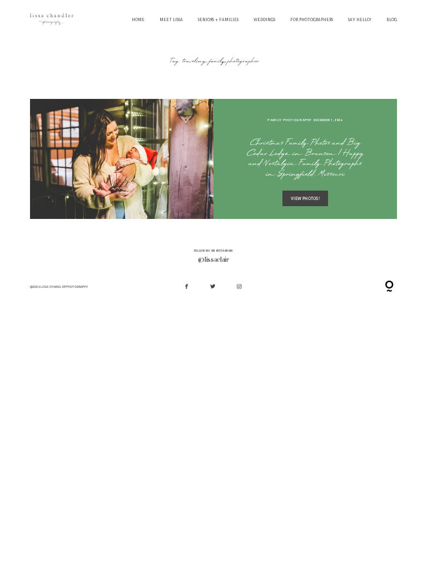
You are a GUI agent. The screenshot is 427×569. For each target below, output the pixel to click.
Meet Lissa (171, 20)
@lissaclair (213, 260)
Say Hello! (359, 20)
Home (138, 20)
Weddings (264, 20)
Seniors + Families (218, 20)
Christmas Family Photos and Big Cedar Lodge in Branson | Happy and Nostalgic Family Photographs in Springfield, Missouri (305, 159)
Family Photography (289, 120)
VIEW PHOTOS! (305, 198)
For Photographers (311, 20)
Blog (391, 20)
